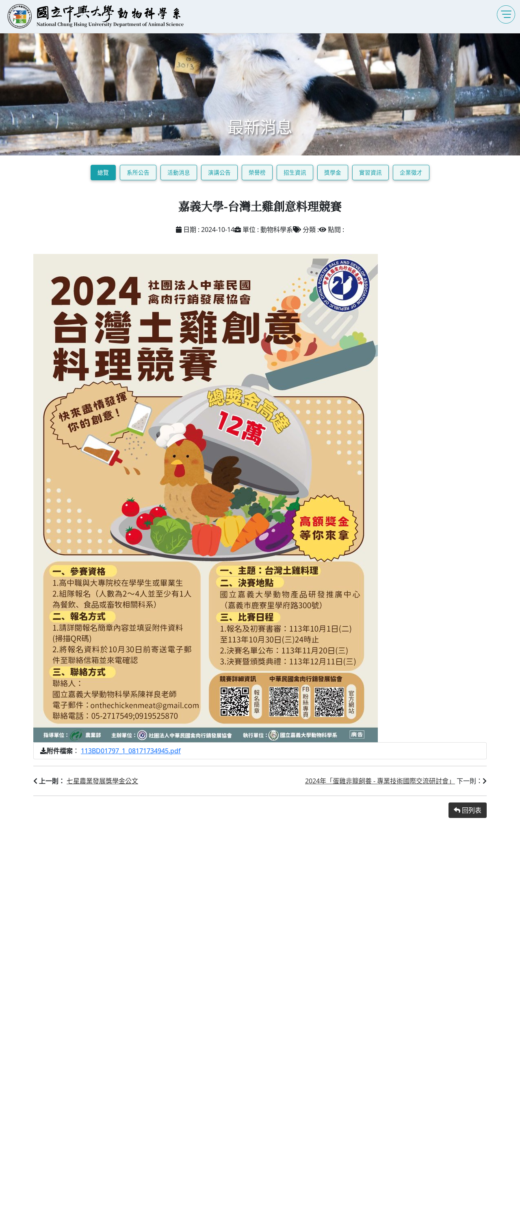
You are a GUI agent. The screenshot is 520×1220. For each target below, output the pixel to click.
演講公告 (219, 172)
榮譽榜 (257, 172)
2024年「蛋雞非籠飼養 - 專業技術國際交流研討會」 (380, 780)
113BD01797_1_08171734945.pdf (131, 750)
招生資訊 (295, 172)
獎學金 (332, 172)
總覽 (103, 172)
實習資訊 (370, 172)
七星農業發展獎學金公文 (102, 780)
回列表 (470, 810)
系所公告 (138, 172)
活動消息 (178, 172)
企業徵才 (411, 172)
